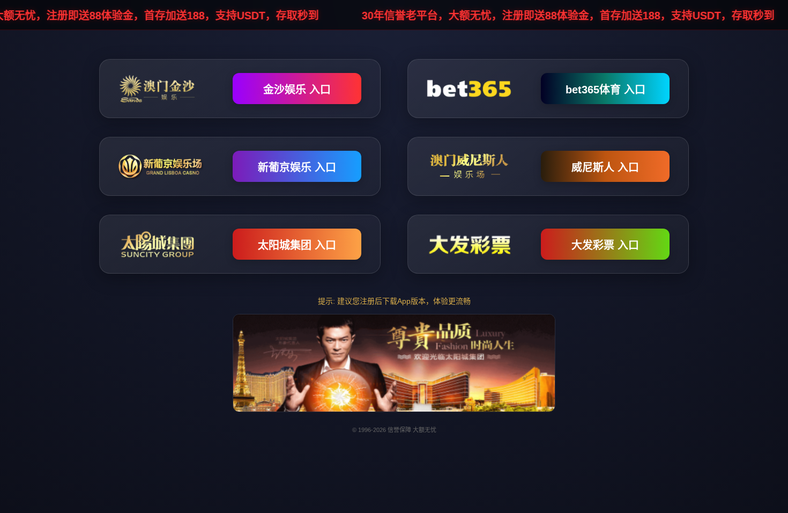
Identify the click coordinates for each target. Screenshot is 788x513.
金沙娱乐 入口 (297, 90)
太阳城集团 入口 (297, 245)
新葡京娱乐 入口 (297, 167)
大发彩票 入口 (605, 245)
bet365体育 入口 (605, 90)
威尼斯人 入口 (605, 167)
